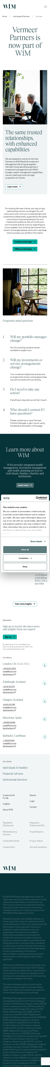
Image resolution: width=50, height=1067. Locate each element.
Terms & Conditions (38, 847)
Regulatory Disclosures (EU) (37, 824)
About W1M (8, 809)
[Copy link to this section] (33, 53)
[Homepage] (9, 6)
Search (33, 795)
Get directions (8, 674)
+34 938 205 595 (9, 722)
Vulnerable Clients (11, 841)
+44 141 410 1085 (9, 704)
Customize (23, 558)
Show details (36, 541)
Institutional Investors (15, 779)
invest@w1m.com (9, 671)
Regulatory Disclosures (8, 824)
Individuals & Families (21, 16)
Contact (33, 807)
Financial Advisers (13, 773)
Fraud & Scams (36, 832)
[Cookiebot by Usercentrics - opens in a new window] (36, 498)
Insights (6, 804)
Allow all (25, 549)
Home (4, 16)
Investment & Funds (8, 796)
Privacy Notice (36, 841)
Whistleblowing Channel (10, 833)
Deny (25, 567)
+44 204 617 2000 (9, 668)
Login (32, 801)
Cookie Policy (9, 847)
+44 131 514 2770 (9, 686)
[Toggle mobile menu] (45, 6)
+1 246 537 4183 (8, 740)
